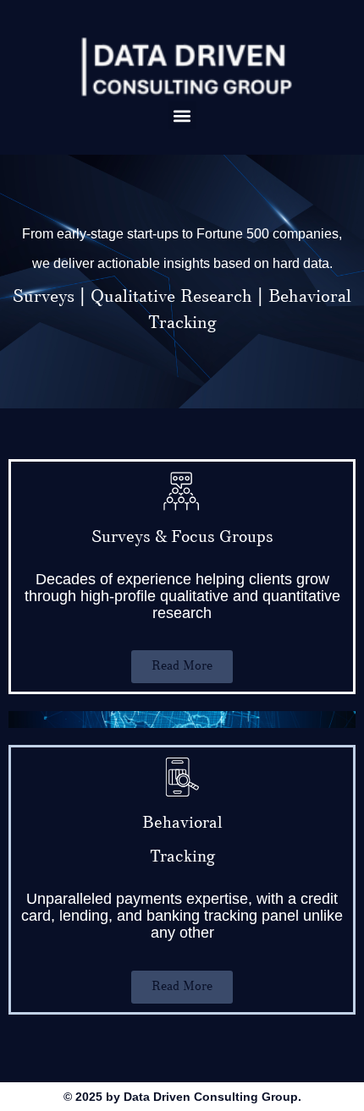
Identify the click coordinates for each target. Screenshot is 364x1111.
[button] (182, 115)
